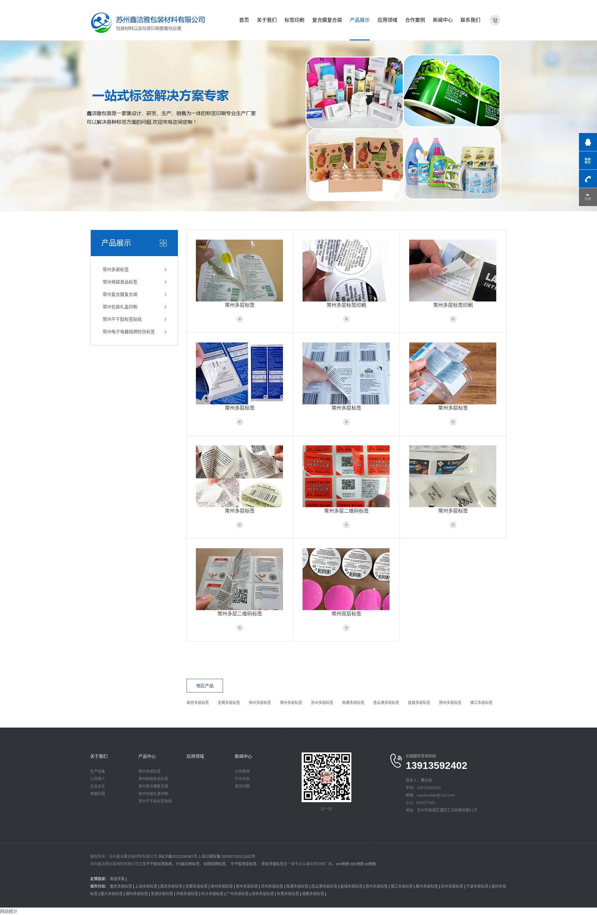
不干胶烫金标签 (243, 864)
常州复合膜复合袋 (120, 294)
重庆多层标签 (121, 886)
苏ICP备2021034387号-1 (179, 856)
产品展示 (360, 20)
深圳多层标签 (263, 894)
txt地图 (370, 864)
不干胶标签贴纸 (159, 864)
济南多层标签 (187, 894)
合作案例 (415, 20)
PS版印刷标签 (188, 864)
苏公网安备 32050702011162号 (228, 856)
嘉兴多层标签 (111, 894)
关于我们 (267, 20)
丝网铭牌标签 (214, 864)
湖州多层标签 (137, 894)
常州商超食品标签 (120, 281)
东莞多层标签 (288, 894)
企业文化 (97, 786)
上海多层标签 (146, 886)
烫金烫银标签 (272, 864)
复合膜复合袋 (327, 20)
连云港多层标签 (386, 703)
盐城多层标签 (419, 703)
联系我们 (470, 20)
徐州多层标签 (260, 703)
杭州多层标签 (452, 886)
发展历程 (97, 794)
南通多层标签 (353, 703)
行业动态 (242, 779)
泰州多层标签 (427, 886)
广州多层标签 (237, 894)
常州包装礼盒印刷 (120, 306)
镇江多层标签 (481, 703)
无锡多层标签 (229, 703)
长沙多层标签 (212, 894)
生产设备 (97, 771)
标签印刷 (294, 20)
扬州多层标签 (450, 703)
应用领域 (387, 20)
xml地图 (342, 864)
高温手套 (117, 879)
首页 (244, 20)
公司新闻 (242, 771)
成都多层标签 (313, 894)
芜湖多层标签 (162, 894)
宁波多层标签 (477, 886)
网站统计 (8, 911)
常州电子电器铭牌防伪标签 (129, 331)
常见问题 (242, 786)
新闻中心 (443, 20)
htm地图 (357, 864)
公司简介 (97, 779)
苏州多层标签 (322, 703)
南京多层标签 (198, 703)
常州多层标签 (116, 269)
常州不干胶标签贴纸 (122, 319)
